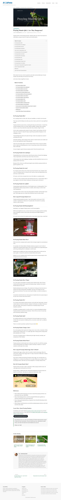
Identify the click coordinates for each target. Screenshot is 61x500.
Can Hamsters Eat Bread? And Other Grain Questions (49, 488)
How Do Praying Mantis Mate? (19, 66)
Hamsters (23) (24, 488)
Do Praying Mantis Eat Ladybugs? (20, 44)
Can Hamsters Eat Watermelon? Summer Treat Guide (49, 492)
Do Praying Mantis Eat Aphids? (20, 48)
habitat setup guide (36, 412)
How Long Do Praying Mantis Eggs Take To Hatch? (23, 64)
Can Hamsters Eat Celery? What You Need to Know (49, 491)
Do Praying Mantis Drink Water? (20, 63)
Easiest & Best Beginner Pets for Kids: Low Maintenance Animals (30, 445)
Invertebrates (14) (25, 489)
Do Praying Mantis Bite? (18, 42)
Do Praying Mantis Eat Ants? (19, 46)
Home (14, 7)
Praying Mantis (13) (25, 491)
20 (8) (23, 493)
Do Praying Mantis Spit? (18, 59)
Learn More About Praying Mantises (20, 70)
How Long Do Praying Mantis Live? (20, 50)
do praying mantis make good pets (33, 410)
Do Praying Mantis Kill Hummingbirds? (21, 52)
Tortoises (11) (24, 492)
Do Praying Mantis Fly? (18, 57)
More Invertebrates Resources (21, 416)
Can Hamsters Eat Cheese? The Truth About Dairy (49, 489)
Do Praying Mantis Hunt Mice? (19, 53)
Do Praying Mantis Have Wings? (20, 55)
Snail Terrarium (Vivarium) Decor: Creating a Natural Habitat (18, 445)
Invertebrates (18, 7)
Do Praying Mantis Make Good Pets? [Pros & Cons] (42, 445)
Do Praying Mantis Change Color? (20, 61)
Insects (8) (23, 495)
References (16, 68)
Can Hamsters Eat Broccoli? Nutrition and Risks (48, 493)
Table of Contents (18, 40)
